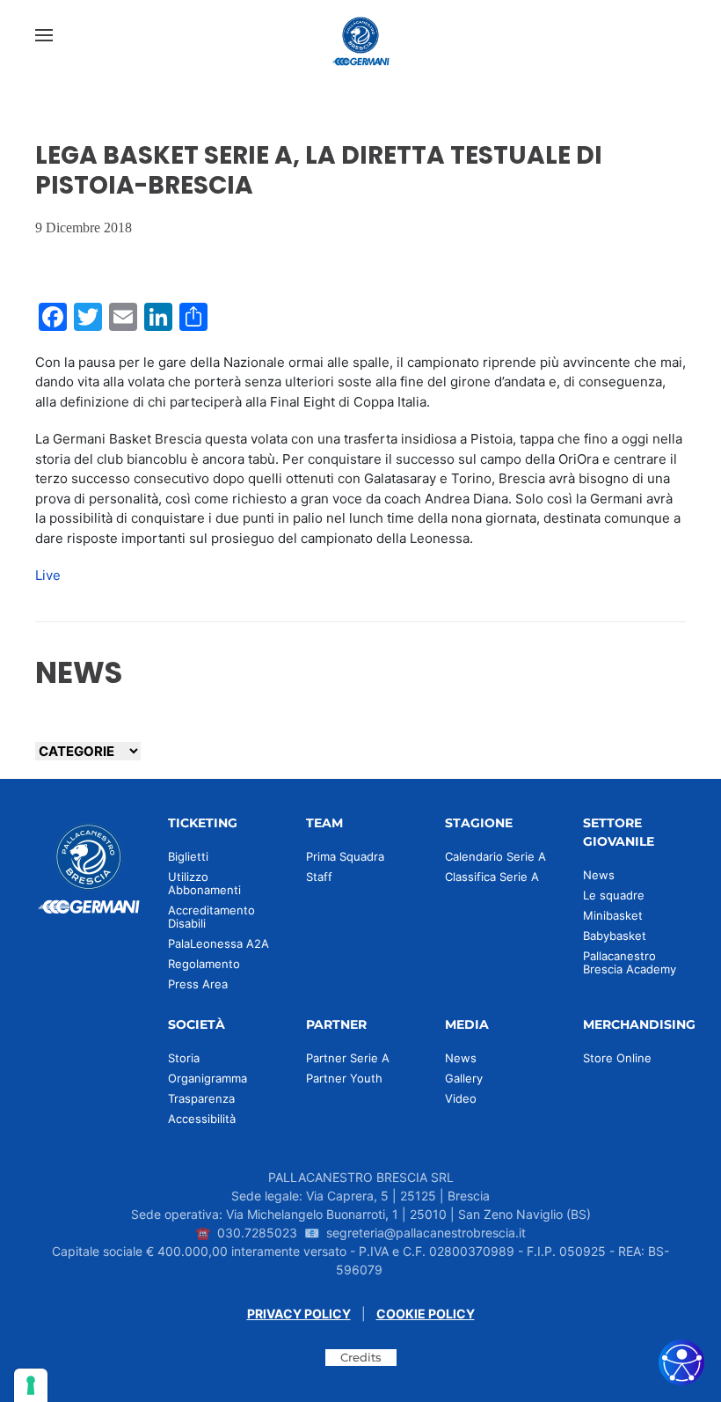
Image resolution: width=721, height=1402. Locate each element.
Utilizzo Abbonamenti (204, 883)
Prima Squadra (345, 856)
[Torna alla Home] (360, 35)
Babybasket (614, 936)
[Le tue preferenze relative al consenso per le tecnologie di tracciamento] (30, 1385)
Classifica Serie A (492, 877)
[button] (44, 35)
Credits (361, 1357)
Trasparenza (201, 1098)
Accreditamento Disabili (211, 916)
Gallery (464, 1078)
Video (461, 1098)
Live (48, 575)
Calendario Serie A (495, 856)
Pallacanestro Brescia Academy (629, 962)
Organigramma (207, 1078)
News (599, 875)
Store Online (617, 1058)
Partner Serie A (348, 1058)
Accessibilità (202, 1119)
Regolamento (204, 964)
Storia (184, 1058)
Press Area (198, 984)
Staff (319, 877)
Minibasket (613, 915)
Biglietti (188, 856)
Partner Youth (344, 1078)
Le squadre (614, 895)
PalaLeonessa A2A (218, 943)
